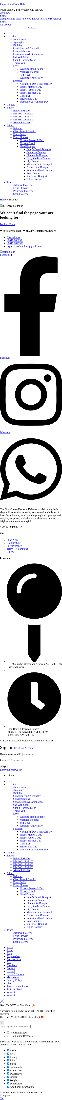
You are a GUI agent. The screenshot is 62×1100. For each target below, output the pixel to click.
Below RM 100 (21, 858)
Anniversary (19, 787)
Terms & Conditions (17, 986)
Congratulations (21, 799)
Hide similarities (18, 1032)
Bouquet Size (14, 959)
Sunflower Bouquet (36, 924)
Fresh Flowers (20, 885)
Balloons (17, 876)
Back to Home (7, 224)
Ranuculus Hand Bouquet (40, 918)
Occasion (11, 784)
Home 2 (11, 971)
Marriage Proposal (29, 819)
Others (10, 873)
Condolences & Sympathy (27, 796)
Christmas (25, 843)
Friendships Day (28, 846)
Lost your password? (11, 769)
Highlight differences (21, 1036)
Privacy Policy (14, 980)
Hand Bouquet (27, 894)
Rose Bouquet (33, 921)
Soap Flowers (20, 941)
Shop (9, 983)
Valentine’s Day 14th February (36, 831)
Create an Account (23, 748)
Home (3, 199)
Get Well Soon (21, 804)
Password (6, 760)
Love (16, 813)
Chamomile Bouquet (37, 903)
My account (13, 977)
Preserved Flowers (23, 938)
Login (3, 766)
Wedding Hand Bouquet (32, 816)
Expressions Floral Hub (12, 4)
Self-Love (25, 822)
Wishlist (11, 992)
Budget (10, 855)
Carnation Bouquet (36, 900)
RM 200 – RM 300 (23, 864)
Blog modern (13, 956)
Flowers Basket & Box (32, 888)
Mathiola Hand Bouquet (39, 912)
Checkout (12, 965)
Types (10, 929)
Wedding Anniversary (31, 825)
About (10, 950)
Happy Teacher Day (30, 840)
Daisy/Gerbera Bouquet (38, 906)
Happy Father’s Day (30, 837)
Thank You (19, 810)
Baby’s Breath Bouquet (38, 897)
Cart (9, 962)
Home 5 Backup (15, 974)
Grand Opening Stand (24, 807)
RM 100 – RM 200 (23, 861)
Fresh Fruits (19, 882)
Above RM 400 (21, 870)
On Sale (11, 852)
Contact (11, 968)
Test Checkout (14, 989)
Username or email (11, 754)
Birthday (17, 793)
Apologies (18, 790)
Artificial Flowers (22, 932)
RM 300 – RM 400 (23, 867)
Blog (9, 953)
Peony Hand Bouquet (37, 915)
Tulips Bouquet (34, 927)
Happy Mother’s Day (31, 834)
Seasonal (17, 828)
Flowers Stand (27, 891)
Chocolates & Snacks (24, 879)
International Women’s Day (34, 849)
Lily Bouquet (33, 909)
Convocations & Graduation (28, 801)
